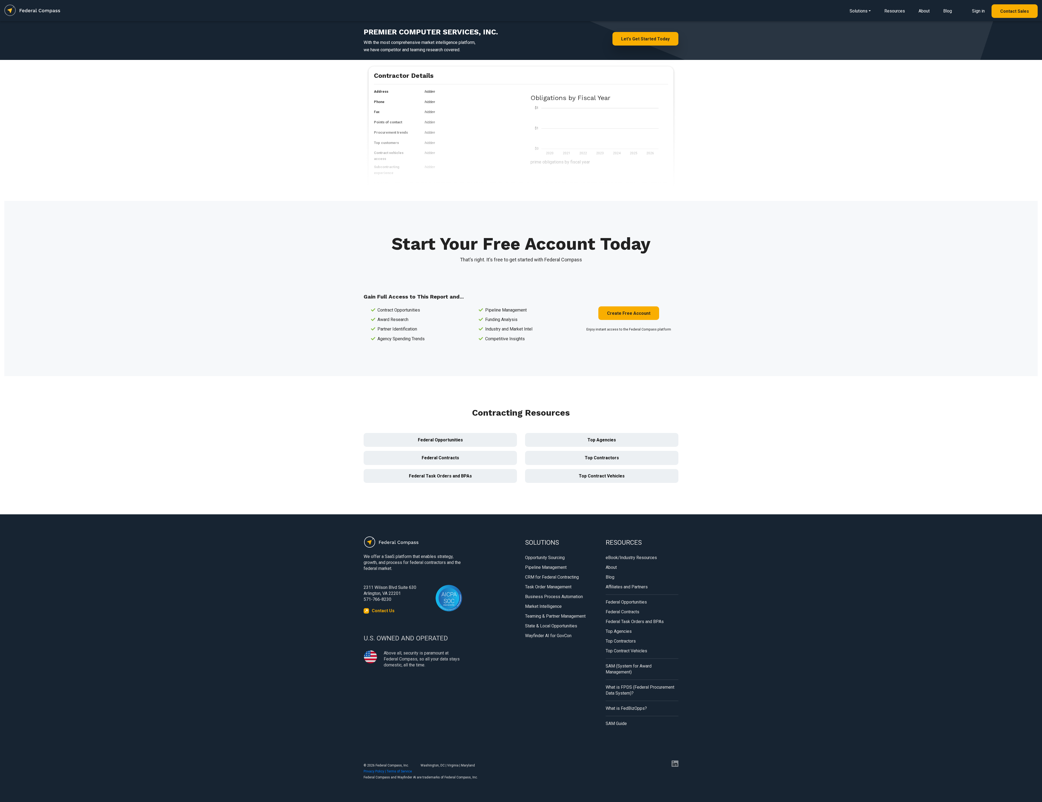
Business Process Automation (554, 596)
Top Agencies (601, 439)
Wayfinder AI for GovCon (548, 635)
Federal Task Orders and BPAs (440, 476)
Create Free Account (628, 313)
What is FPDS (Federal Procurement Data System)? (640, 690)
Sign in (978, 11)
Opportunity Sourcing (545, 557)
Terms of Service (399, 771)
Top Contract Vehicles (602, 476)
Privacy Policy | (375, 771)
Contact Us (383, 610)
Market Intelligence (543, 606)
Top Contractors (602, 457)
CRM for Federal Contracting (552, 577)
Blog (947, 11)
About (924, 11)
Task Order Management (548, 586)
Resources (894, 11)
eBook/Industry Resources (631, 557)
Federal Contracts (440, 457)
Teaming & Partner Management (555, 616)
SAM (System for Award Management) (629, 669)
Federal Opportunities (440, 439)
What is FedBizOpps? (626, 708)
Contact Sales (1014, 11)
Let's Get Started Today (645, 38)
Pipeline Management (546, 567)
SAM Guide (616, 723)
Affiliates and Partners (627, 586)
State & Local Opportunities (551, 625)
